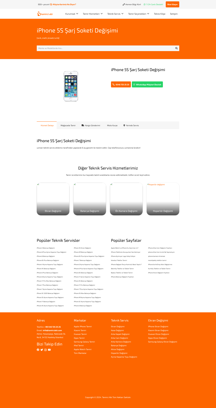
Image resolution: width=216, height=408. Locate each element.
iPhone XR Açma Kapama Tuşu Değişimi (87, 297)
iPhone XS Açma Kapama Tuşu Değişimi (50, 305)
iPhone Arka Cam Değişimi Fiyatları (160, 248)
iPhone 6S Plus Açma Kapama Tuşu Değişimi (89, 256)
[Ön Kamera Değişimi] (126, 199)
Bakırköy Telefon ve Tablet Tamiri (122, 268)
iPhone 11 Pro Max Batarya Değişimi (49, 281)
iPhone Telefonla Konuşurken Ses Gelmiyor (125, 252)
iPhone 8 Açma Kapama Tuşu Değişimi (50, 277)
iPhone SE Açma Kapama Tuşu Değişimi (87, 301)
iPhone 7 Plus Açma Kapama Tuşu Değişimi (88, 289)
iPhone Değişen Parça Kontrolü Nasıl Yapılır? (126, 264)
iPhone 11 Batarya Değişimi (46, 301)
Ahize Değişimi (117, 349)
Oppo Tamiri (79, 338)
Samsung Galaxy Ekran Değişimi (162, 341)
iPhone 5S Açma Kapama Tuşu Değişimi (50, 297)
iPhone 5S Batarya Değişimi (83, 281)
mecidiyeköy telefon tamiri (157, 260)
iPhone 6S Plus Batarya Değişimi (48, 260)
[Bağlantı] (45, 14)
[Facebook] (38, 350)
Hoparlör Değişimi (119, 353)
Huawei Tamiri (80, 334)
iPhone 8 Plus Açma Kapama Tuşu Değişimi (51, 252)
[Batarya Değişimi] (89, 199)
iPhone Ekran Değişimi (158, 326)
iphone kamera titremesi (156, 256)
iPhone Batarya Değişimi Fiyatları (122, 277)
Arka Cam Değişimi (119, 338)
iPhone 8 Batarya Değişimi (46, 256)
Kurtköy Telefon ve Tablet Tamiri (159, 268)
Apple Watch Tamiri (83, 349)
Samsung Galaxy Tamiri (84, 341)
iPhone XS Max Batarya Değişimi (85, 293)
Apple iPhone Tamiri (83, 326)
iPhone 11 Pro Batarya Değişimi (84, 285)
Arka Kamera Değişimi (121, 341)
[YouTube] (49, 350)
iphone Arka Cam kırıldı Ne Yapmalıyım (161, 252)
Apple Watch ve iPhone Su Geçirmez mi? (124, 248)
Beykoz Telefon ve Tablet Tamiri (122, 272)
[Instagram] (45, 350)
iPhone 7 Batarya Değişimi (83, 260)
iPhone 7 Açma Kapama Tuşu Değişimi (50, 289)
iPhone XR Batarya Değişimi (83, 252)
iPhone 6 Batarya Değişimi (83, 305)
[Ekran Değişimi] (53, 199)
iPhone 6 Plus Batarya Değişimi (47, 272)
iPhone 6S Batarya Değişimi (83, 272)
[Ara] (176, 48)
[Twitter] (41, 350)
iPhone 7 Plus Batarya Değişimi (47, 285)
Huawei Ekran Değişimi (158, 334)
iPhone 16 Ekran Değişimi (82, 248)
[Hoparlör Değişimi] (163, 199)
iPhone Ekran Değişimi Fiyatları (159, 272)
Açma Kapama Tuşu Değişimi (124, 357)
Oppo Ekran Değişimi (157, 338)
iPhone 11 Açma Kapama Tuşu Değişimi (87, 277)
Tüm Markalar (80, 353)
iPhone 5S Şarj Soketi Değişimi (77, 30)
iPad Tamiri (79, 345)
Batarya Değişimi (118, 345)
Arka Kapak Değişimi (120, 334)
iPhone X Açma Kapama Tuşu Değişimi (50, 264)
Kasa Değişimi (117, 330)
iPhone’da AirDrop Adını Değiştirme (160, 264)
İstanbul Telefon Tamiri (119, 260)
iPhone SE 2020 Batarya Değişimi (48, 293)
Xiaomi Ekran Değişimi (158, 330)
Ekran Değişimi (117, 326)
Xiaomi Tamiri (80, 330)
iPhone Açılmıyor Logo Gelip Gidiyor (123, 256)
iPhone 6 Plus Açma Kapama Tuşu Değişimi (88, 268)
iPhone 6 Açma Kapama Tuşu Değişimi (87, 264)
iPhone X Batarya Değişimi (46, 248)
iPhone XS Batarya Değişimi (46, 268)
